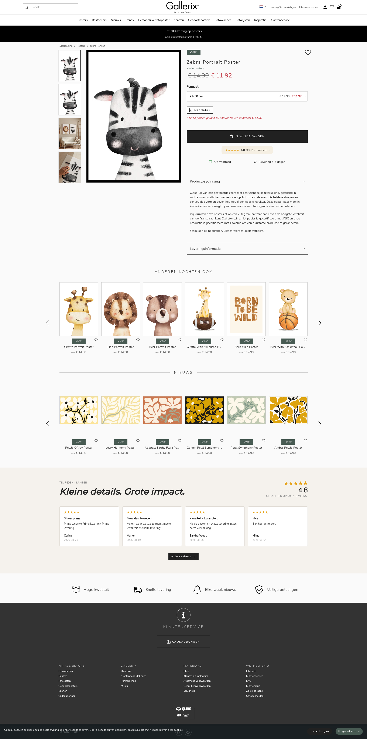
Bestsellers (99, 20)
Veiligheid (189, 691)
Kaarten (179, 20)
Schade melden (255, 696)
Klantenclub (253, 686)
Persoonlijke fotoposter (153, 20)
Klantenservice (280, 20)
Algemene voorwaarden (197, 681)
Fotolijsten (243, 20)
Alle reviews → (183, 556)
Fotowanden (223, 20)
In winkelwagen (250, 136)
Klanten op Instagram (196, 676)
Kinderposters (195, 68)
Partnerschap (128, 681)
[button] (26, 7)
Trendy (129, 20)
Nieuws (116, 20)
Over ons (126, 671)
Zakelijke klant (254, 691)
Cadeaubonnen (186, 641)
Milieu (124, 686)
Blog (186, 671)
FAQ (248, 681)
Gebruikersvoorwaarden (197, 686)
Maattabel (201, 110)
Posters (83, 20)
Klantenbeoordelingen (133, 676)
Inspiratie (260, 20)
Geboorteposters (199, 20)
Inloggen (251, 671)
